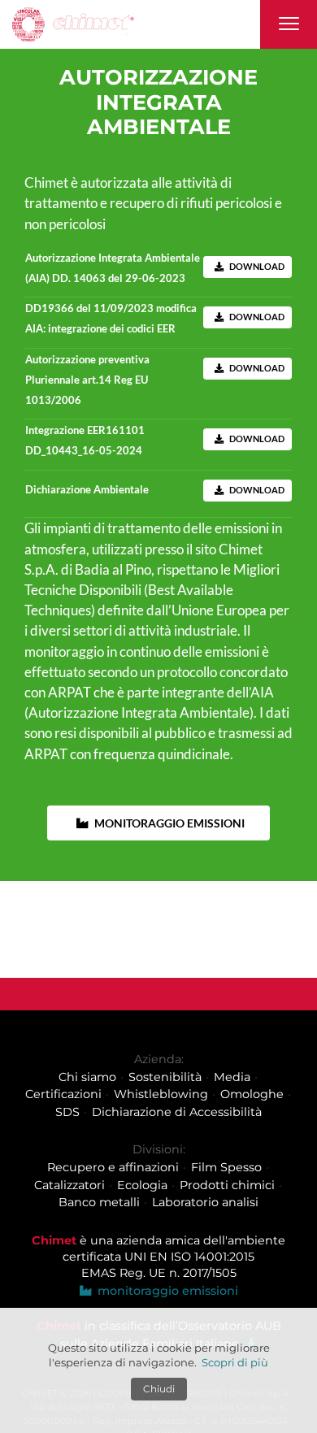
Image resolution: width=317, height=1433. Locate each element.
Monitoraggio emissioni (168, 823)
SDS (67, 1112)
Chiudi (159, 1389)
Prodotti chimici (227, 1184)
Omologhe (252, 1094)
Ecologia (142, 1184)
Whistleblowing (161, 1094)
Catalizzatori (69, 1184)
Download (256, 266)
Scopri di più (235, 1362)
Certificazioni (63, 1094)
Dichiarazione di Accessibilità (177, 1112)
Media (232, 1076)
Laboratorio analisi (205, 1202)
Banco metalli (99, 1202)
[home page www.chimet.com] (73, 24)
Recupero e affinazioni (113, 1167)
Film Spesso (226, 1167)
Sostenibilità (165, 1076)
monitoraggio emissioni (164, 1290)
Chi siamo (87, 1076)
